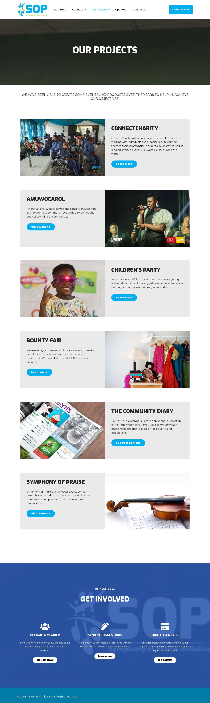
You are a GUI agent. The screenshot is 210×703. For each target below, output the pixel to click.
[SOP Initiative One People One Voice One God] (32, 9)
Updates (120, 9)
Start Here (59, 9)
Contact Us (139, 9)
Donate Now (181, 9)
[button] (85, 9)
